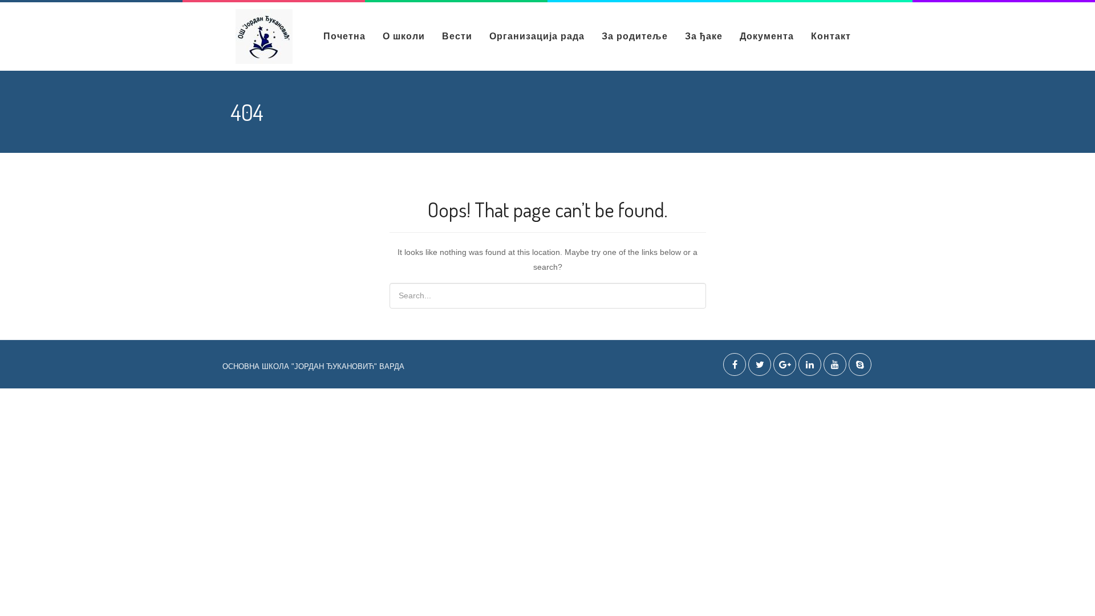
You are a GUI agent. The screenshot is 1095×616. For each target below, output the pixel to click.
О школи (404, 36)
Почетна (344, 36)
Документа (767, 36)
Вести (457, 36)
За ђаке (704, 36)
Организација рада (537, 36)
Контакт (831, 36)
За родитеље (635, 36)
